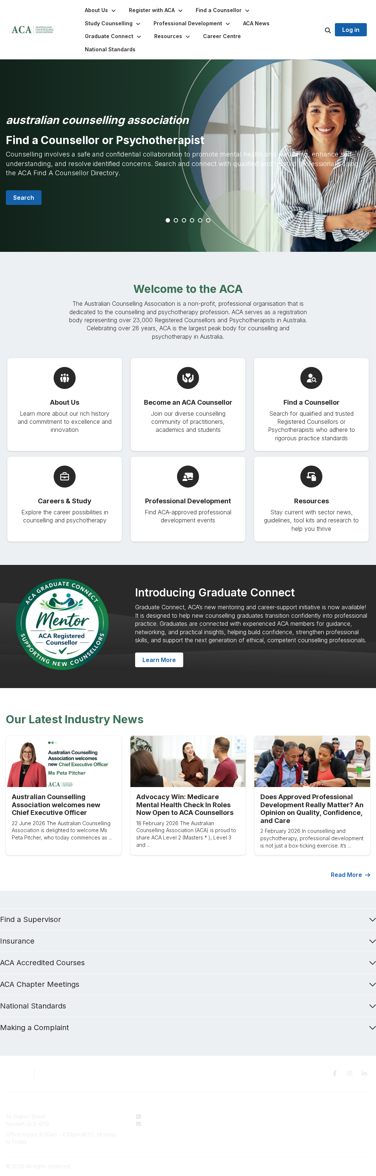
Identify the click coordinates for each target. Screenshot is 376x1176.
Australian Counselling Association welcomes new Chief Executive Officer (56, 804)
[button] (101, 10)
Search (23, 197)
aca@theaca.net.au (168, 1124)
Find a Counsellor (238, 1124)
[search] (318, 29)
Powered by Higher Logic (339, 1166)
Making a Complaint (34, 1027)
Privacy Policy (314, 1116)
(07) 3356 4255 (163, 1116)
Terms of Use (313, 1124)
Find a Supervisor (30, 919)
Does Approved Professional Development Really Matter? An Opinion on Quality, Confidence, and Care (312, 808)
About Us (228, 1116)
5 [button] (200, 221)
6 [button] (208, 221)
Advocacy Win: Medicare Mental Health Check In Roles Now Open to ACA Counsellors (185, 804)
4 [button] (192, 221)
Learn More (159, 660)
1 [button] (168, 221)
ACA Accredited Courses (42, 962)
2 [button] (176, 221)
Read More (346, 874)
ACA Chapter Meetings (39, 984)
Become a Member (240, 1131)
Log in (350, 29)
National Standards (33, 1006)
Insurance (17, 941)
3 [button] (184, 221)
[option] (188, 155)
